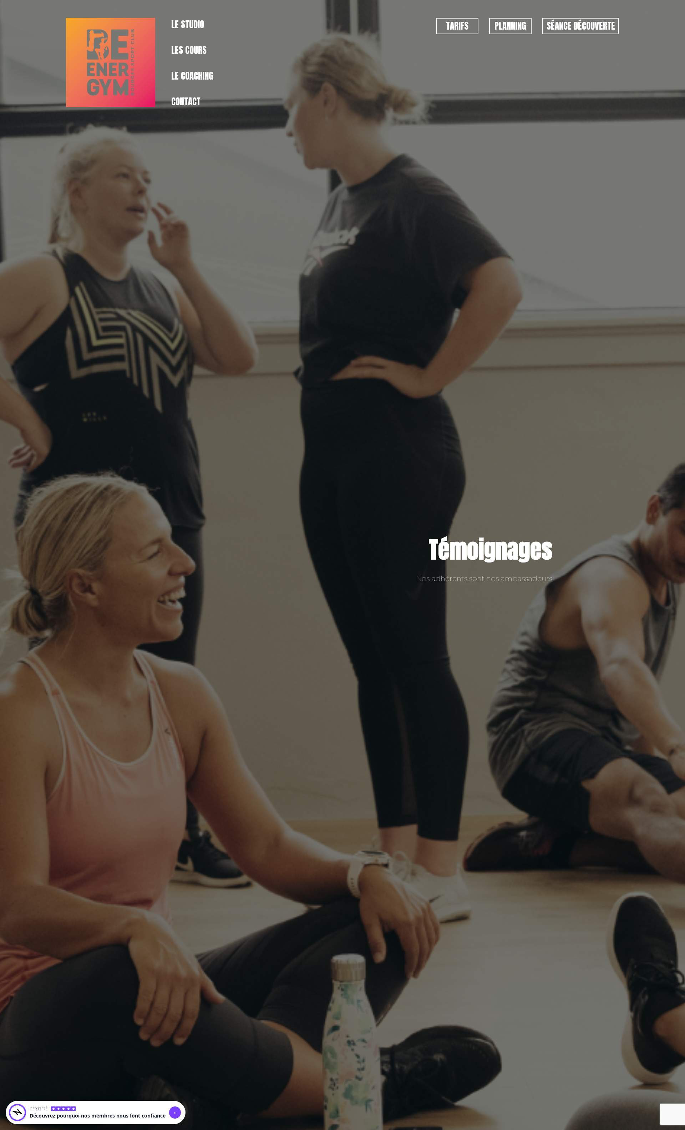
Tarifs (457, 25)
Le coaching (192, 75)
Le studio (187, 24)
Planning (510, 25)
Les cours (189, 50)
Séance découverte (581, 25)
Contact (186, 101)
